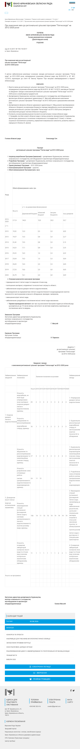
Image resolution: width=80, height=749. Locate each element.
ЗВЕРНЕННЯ (42, 673)
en (73, 10)
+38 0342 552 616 (35, 706)
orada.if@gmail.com (54, 706)
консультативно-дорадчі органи (19, 647)
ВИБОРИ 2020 (11, 659)
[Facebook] (72, 8)
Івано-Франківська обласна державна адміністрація (22, 735)
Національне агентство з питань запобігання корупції (23, 732)
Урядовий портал (10, 729)
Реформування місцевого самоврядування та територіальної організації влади (37, 651)
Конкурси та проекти (14, 635)
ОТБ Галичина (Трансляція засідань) (17, 738)
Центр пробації (10, 741)
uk (69, 10)
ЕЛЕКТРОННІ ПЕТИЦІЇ (41, 667)
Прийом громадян (41, 679)
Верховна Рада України (12, 726)
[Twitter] (74, 8)
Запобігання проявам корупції (18, 643)
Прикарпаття (11, 655)
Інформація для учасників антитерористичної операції (28, 639)
